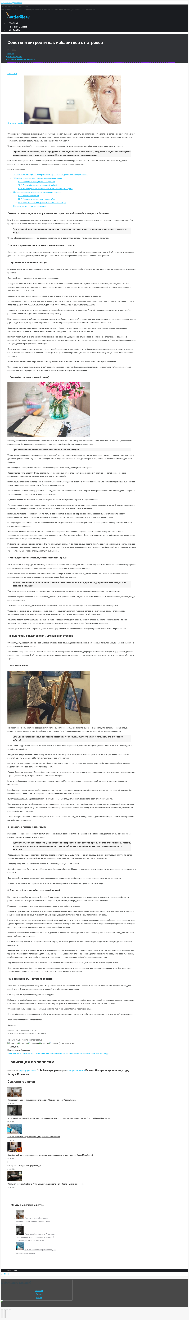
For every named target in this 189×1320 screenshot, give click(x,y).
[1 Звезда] (12, 1043)
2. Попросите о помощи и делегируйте (36, 199)
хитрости (42, 1033)
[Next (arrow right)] (5, 1314)
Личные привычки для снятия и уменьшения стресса (37, 192)
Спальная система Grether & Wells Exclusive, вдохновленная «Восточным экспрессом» (45, 1184)
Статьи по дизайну (14, 57)
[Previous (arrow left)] (2, 1314)
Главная (10, 54)
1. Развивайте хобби (28, 195)
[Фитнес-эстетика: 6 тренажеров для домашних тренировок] (20, 1250)
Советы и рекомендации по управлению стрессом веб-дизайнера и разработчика (50, 175)
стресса (35, 1033)
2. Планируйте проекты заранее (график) (37, 185)
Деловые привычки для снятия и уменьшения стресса (37, 178)
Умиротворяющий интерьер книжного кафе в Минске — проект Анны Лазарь (41, 1100)
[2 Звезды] (23, 1043)
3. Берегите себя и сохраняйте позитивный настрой (42, 202)
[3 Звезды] (33, 1043)
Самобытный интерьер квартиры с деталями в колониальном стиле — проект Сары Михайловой (50, 1155)
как (22, 1033)
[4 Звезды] (44, 1043)
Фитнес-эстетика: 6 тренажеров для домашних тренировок (33, 1137)
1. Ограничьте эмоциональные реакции (36, 182)
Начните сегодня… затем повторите (29, 206)
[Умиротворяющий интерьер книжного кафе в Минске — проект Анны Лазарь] (20, 1218)
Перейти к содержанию (11, 3)
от (25, 1033)
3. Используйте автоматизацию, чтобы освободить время (45, 189)
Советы (29, 1033)
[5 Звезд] (53, 1043)
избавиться (16, 1033)
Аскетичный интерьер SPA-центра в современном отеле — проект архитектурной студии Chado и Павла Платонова (58, 1118)
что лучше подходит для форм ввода (24, 1165)
